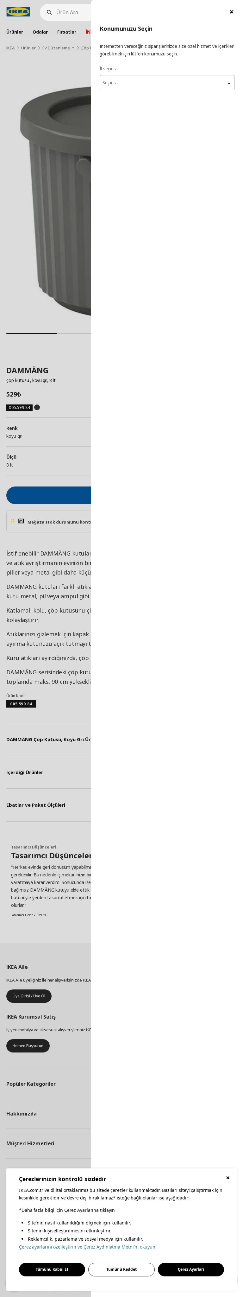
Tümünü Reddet (121, 1269)
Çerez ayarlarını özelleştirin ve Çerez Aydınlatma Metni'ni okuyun (87, 1247)
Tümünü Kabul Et (52, 1269)
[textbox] (167, 82)
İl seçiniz (108, 69)
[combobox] (167, 82)
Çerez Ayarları (191, 1269)
